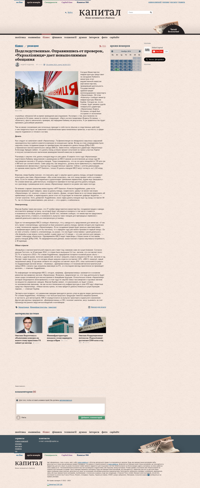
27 (127, 69)
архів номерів (33, 2)
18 (118, 67)
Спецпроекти (51, 2)
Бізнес (46, 37)
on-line (19, 2)
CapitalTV (114, 37)
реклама (166, 2)
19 (122, 67)
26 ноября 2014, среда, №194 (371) (58, 64)
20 (127, 67)
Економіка (34, 37)
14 (131, 64)
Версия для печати (98, 307)
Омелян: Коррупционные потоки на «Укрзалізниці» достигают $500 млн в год (91, 338)
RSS (104, 46)
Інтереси (94, 37)
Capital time (67, 2)
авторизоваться (66, 400)
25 (118, 69)
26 (122, 69)
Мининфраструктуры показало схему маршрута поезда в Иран (59, 338)
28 (131, 69)
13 (127, 64)
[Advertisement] (60, 366)
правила (181, 2)
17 (113, 67)
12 (122, 64)
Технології (70, 37)
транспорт (52, 307)
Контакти (173, 2)
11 (118, 64)
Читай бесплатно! (173, 31)
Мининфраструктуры (38, 307)
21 (131, 67)
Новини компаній (154, 2)
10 (113, 64)
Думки (83, 37)
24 (113, 69)
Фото (104, 37)
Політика (20, 37)
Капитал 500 (83, 2)
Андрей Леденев (27, 64)
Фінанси (57, 37)
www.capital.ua (83, 462)
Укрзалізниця (23, 307)
